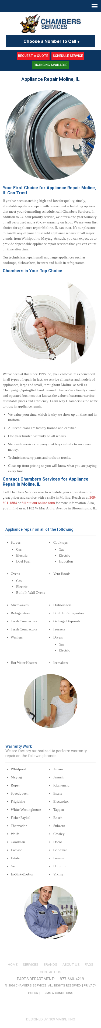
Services (31, 965)
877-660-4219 (72, 979)
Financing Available (50, 65)
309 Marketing (62, 1019)
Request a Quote (33, 56)
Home (13, 965)
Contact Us (50, 972)
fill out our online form (38, 503)
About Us (71, 965)
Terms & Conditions (57, 993)
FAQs (89, 965)
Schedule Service (68, 56)
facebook (44, 1010)
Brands (50, 965)
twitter (55, 1010)
